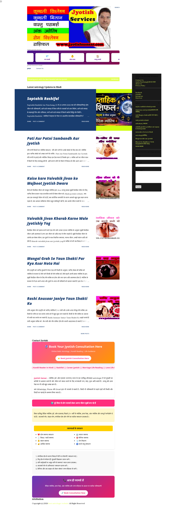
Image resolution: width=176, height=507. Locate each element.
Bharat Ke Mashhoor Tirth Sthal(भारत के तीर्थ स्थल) (144, 143)
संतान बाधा (93, 57)
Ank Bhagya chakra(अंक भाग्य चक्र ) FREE (146, 116)
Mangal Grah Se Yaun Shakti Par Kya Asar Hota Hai (55, 261)
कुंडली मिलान (42, 57)
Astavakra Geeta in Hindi (144, 132)
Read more (85, 121)
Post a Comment (39, 121)
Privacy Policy (140, 86)
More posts (85, 333)
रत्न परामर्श (67, 57)
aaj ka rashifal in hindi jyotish (145, 106)
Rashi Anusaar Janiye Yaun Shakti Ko (57, 301)
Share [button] (29, 121)
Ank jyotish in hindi (141, 120)
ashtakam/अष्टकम (141, 123)
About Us (138, 84)
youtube (138, 94)
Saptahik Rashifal (43, 98)
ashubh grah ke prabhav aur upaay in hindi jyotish (147, 128)
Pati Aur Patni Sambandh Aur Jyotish (53, 141)
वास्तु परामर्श (118, 57)
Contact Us (39, 68)
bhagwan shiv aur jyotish (144, 138)
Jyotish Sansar (40, 378)
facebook (138, 92)
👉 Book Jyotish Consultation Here (73, 358)
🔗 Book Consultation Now (73, 493)
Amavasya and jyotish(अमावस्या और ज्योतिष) (146, 111)
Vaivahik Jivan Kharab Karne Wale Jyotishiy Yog (57, 221)
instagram (139, 96)
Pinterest (138, 98)
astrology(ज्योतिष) (141, 135)
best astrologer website (58, 503)
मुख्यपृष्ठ (29, 68)
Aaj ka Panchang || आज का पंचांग (145, 82)
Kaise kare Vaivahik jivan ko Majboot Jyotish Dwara (52, 181)
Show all (115, 79)
